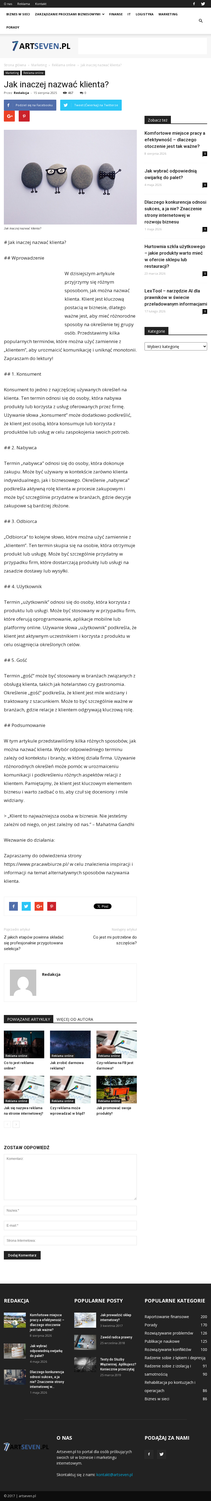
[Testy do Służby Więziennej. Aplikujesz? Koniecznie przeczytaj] (85, 1364)
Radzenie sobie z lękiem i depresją (175, 1357)
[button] (200, 20)
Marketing (168, 14)
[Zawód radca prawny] (85, 1342)
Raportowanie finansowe (167, 1316)
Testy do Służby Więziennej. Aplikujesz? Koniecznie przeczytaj (118, 1364)
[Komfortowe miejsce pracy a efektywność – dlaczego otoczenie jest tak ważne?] (15, 1320)
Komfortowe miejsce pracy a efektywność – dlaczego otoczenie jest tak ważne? (175, 139)
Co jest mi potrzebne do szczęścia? (115, 940)
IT (129, 14)
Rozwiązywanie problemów (169, 1333)
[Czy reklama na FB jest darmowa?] (116, 1044)
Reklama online (33, 73)
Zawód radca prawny (116, 1337)
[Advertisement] (142, 46)
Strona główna (15, 65)
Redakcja (21, 93)
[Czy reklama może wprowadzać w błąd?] (70, 1089)
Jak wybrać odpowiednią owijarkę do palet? (46, 1351)
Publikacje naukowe (162, 1341)
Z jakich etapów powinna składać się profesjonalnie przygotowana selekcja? (34, 943)
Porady (12, 27)
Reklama (23, 4)
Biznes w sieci (18, 14)
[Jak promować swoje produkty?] (116, 1089)
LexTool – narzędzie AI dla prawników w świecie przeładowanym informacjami (176, 297)
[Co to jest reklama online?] (24, 1044)
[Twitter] (203, 4)
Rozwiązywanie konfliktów (168, 1349)
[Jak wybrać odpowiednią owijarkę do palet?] (15, 1351)
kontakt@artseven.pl (114, 1474)
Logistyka (145, 14)
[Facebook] (194, 4)
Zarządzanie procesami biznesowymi (68, 14)
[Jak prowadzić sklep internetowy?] (85, 1320)
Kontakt (40, 4)
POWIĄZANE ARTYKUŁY (28, 1019)
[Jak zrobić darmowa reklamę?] (70, 1044)
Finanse (116, 14)
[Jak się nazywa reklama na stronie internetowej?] (24, 1089)
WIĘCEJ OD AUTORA (75, 1019)
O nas (8, 4)
